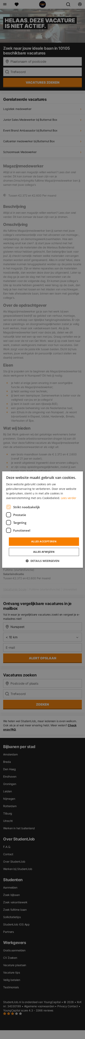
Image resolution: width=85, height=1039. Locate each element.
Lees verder (68, 498)
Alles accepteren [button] (44, 541)
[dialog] (42, 519)
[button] (42, 561)
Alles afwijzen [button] (44, 552)
